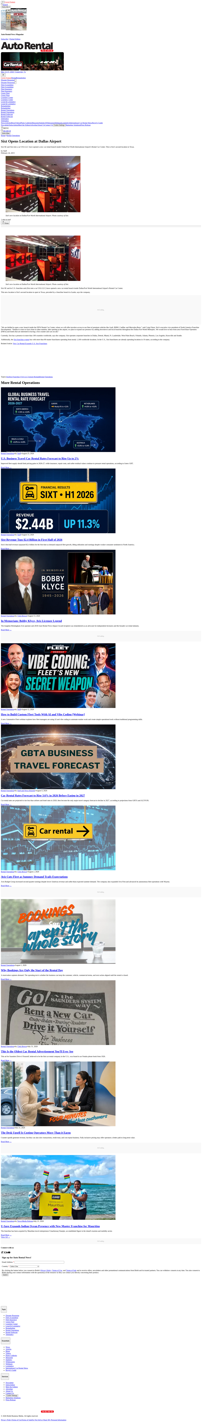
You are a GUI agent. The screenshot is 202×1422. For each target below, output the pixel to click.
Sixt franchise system (21, 340)
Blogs (13, 123)
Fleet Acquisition (7, 85)
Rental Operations (7, 110)
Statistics (42, 123)
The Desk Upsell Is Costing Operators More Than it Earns (36, 1132)
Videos (17, 123)
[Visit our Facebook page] (2, 1253)
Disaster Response (7, 80)
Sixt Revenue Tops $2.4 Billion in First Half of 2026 (31, 539)
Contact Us (49, 125)
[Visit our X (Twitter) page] (4, 1253)
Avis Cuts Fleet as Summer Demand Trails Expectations (34, 876)
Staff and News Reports (26, 791)
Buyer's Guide (97, 123)
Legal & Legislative (8, 102)
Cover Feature (10, 2)
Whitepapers (50, 123)
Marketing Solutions (73, 125)
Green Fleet (5, 93)
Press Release (86, 125)
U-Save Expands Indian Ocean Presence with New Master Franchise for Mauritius (50, 1226)
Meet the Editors (24, 125)
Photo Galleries (26, 123)
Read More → (6, 467)
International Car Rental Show (81, 123)
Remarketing (24, 2)
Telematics (5, 119)
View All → (5, 1237)
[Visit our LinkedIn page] (7, 1253)
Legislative (66, 123)
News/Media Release (25, 1221)
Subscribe (4, 39)
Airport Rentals (33, 377)
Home (3, 136)
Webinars (58, 123)
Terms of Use (17, 1420)
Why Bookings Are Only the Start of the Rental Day (32, 970)
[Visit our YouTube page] (9, 1253)
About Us (41, 125)
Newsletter (5, 125)
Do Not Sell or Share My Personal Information (49, 1420)
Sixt (7, 377)
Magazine (35, 123)
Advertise (33, 125)
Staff (19, 453)
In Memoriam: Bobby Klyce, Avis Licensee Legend (31, 620)
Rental (17, 2)
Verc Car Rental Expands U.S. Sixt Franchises (30, 344)
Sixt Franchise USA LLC (18, 377)
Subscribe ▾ (6, 7)
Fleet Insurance (6, 89)
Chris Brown (22, 616)
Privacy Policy (6, 1420)
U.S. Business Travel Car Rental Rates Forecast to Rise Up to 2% (40, 458)
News (3, 123)
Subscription (13, 125)
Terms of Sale (27, 1420)
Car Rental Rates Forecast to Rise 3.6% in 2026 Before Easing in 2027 (43, 795)
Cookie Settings (59, 125)
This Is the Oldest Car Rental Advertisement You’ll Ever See (37, 1051)
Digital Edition (14, 39)
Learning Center (7, 98)
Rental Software (7, 114)
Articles (8, 123)
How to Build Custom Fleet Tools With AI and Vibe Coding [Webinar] (43, 714)
